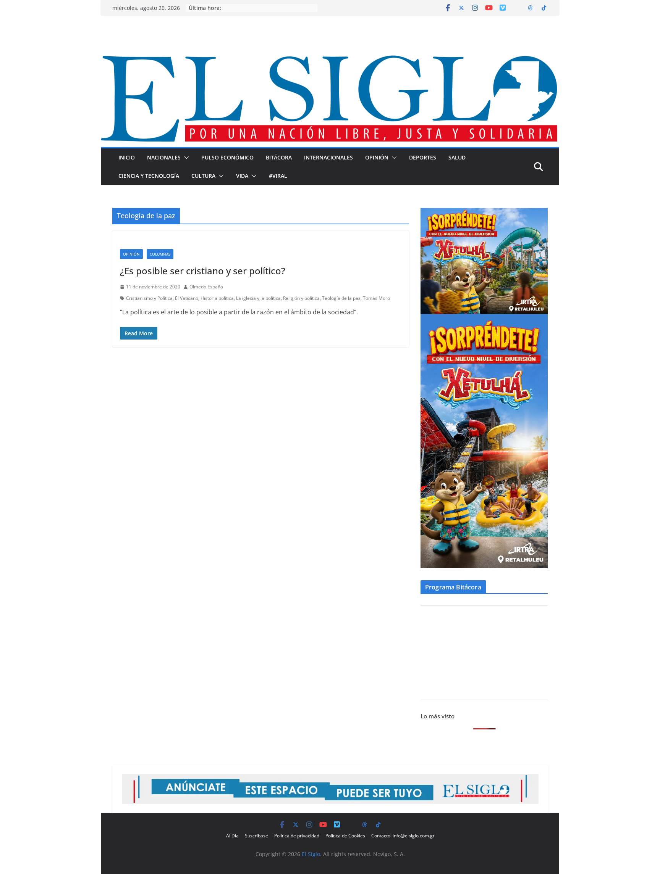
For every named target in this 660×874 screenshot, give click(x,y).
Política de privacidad (296, 835)
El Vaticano (186, 298)
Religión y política (301, 298)
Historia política (217, 298)
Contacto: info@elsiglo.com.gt (402, 835)
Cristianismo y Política (149, 298)
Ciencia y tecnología (148, 175)
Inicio (126, 157)
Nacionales (164, 157)
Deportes (422, 157)
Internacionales (328, 157)
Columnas (160, 254)
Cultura (203, 175)
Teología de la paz (341, 298)
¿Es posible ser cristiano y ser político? (202, 270)
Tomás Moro (376, 298)
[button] (185, 157)
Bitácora (279, 157)
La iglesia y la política (258, 298)
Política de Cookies (345, 835)
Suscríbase (256, 835)
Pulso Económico (227, 157)
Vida (242, 175)
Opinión (376, 157)
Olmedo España (206, 286)
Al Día (232, 835)
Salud (457, 157)
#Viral (278, 175)
